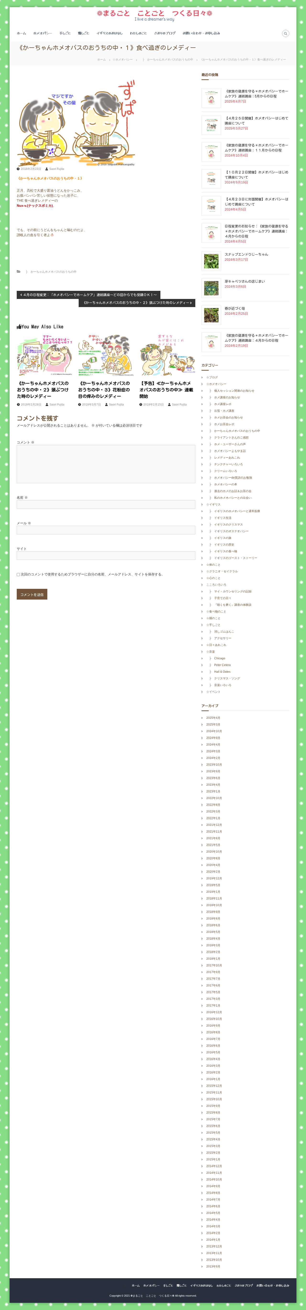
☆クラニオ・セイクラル (222, 571)
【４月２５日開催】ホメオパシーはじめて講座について (256, 121)
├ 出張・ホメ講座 (220, 410)
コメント (25, 442)
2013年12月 (214, 1246)
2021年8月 (213, 838)
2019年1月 (213, 891)
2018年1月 (213, 958)
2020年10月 (214, 851)
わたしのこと (138, 33)
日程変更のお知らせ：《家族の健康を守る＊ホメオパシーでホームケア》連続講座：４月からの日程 (256, 231)
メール (24, 523)
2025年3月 (213, 724)
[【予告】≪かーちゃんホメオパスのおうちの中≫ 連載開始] (167, 355)
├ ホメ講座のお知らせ (223, 397)
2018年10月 (214, 905)
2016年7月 (213, 1039)
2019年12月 (214, 878)
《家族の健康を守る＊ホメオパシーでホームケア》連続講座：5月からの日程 (256, 94)
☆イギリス (213, 504)
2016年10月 (214, 1019)
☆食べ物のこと (216, 611)
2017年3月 (213, 999)
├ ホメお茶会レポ (220, 424)
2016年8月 (213, 1032)
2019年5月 (213, 885)
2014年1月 (213, 1239)
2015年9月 (213, 1106)
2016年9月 (213, 1025)
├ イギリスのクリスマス (224, 524)
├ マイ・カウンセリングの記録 (228, 591)
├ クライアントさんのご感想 (227, 437)
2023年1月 (213, 791)
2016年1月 (213, 1079)
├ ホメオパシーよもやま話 (226, 451)
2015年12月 (214, 1086)
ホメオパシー (42, 33)
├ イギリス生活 (218, 518)
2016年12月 (214, 1012)
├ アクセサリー (218, 638)
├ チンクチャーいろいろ (224, 464)
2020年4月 (213, 865)
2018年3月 (213, 945)
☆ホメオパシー (123, 59)
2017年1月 (213, 1005)
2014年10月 (214, 1179)
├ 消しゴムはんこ (220, 631)
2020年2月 (213, 871)
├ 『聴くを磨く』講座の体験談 (228, 604)
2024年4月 (213, 744)
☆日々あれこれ (216, 645)
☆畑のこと (213, 618)
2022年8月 (213, 805)
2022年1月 (213, 818)
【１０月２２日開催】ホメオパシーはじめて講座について (256, 175)
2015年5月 (213, 1132)
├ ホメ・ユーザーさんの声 (226, 444)
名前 (22, 497)
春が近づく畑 (235, 308)
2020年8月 (213, 858)
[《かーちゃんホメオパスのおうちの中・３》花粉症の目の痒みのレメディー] (106, 355)
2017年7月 (213, 978)
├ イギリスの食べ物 (221, 551)
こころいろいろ (216, 584)
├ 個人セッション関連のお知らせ (230, 390)
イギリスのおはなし (110, 33)
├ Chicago (215, 658)
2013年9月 (213, 1266)
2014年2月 (213, 1233)
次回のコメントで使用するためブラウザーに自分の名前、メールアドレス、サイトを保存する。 (93, 574)
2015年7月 (213, 1119)
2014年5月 (213, 1213)
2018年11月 (214, 898)
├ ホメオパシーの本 (221, 484)
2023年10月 (214, 764)
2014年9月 (213, 1186)
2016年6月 (213, 1045)
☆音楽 (210, 651)
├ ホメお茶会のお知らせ (224, 417)
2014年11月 (214, 1173)
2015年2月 (213, 1152)
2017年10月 (214, 965)
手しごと (65, 33)
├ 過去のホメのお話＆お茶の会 (228, 491)
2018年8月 (213, 918)
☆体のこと (213, 564)
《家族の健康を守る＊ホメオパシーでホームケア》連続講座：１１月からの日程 (256, 148)
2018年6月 (213, 925)
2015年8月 (213, 1112)
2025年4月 (213, 718)
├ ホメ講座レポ (218, 404)
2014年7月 (213, 1199)
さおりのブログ (164, 33)
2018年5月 (213, 932)
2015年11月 (214, 1092)
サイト (22, 549)
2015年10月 (214, 1099)
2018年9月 (213, 912)
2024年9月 (213, 738)
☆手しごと (213, 625)
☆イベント (213, 691)
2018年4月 (213, 938)
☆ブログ (212, 377)
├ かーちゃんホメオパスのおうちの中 (166, 59)
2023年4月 (213, 784)
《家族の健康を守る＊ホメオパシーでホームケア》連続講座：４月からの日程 (256, 338)
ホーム (21, 33)
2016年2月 (213, 1072)
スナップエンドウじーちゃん (246, 254)
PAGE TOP (294, 1266)
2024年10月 (214, 731)
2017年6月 (213, 985)
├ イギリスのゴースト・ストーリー (231, 558)
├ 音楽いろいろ (218, 685)
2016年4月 (213, 1059)
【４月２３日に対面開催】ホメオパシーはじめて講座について (256, 202)
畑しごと (83, 33)
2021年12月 (214, 825)
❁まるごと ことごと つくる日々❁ (154, 13)
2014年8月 (213, 1193)
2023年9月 (213, 771)
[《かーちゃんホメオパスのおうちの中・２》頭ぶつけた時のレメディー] (45, 355)
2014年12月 (214, 1166)
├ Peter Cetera (220, 665)
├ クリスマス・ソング (223, 678)
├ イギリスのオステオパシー (227, 531)
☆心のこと (213, 578)
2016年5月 (213, 1052)
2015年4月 (213, 1139)
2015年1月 (213, 1159)
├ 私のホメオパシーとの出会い (228, 497)
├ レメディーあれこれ (223, 457)
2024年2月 (213, 758)
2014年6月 (213, 1206)
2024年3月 (213, 751)
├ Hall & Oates (219, 671)
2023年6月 (213, 778)
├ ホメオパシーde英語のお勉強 (229, 477)
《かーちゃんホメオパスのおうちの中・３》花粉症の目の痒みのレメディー (104, 389)
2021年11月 (214, 831)
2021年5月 (213, 845)
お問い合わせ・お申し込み (201, 33)
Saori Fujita (56, 169)
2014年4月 (213, 1219)
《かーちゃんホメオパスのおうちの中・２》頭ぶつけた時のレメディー (43, 389)
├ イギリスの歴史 (220, 544)
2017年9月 (213, 972)
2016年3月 (213, 1065)
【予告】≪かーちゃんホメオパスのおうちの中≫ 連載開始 (166, 389)
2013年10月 (214, 1259)
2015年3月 (213, 1146)
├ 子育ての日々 (218, 598)
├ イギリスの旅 (218, 538)
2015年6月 (213, 1126)
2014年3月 (213, 1226)
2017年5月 (213, 992)
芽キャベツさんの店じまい (245, 281)
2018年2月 (213, 952)
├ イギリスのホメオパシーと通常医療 (233, 511)
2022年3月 (213, 811)
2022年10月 (214, 798)
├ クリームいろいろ (221, 471)
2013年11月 (214, 1253)
